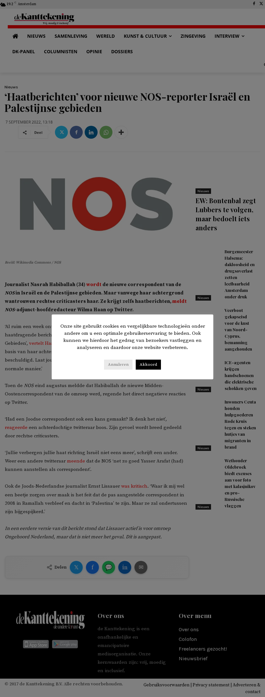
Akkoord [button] (148, 364)
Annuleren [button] (118, 364)
